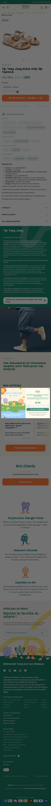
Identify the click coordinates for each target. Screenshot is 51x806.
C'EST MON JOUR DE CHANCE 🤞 (37, 409)
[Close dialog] (49, 389)
